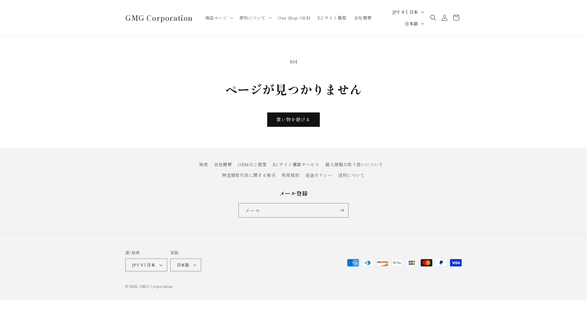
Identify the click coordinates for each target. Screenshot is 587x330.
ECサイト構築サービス (296, 164)
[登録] (341, 210)
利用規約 (290, 175)
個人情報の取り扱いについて (354, 164)
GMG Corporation (156, 286)
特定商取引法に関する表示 (248, 175)
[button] (218, 17)
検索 (203, 164)
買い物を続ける (293, 119)
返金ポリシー (318, 175)
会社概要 (223, 164)
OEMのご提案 (252, 164)
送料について (351, 175)
